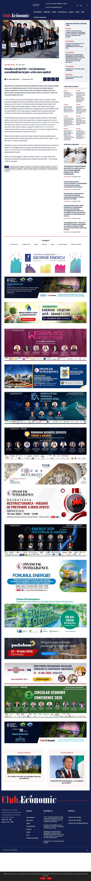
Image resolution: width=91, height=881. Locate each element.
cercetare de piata (10, 169)
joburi (25, 169)
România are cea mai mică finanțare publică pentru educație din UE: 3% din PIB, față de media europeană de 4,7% (69, 121)
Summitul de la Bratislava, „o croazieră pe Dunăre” (66, 782)
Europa (68, 28)
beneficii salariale (45, 166)
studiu (7, 171)
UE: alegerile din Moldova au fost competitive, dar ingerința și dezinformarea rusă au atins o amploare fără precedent (80, 97)
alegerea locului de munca (17, 166)
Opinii (65, 90)
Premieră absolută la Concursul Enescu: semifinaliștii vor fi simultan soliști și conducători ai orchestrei (75, 184)
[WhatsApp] (57, 79)
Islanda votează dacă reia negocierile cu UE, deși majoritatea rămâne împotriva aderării (81, 121)
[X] (49, 79)
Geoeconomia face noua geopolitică (74, 77)
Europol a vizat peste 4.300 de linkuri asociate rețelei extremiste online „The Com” (69, 109)
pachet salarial (33, 169)
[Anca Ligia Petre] (5, 79)
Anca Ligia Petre (14, 79)
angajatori (36, 166)
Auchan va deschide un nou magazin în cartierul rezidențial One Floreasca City (75, 46)
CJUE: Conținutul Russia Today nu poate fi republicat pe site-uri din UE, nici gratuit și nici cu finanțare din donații (75, 34)
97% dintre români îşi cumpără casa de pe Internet (24, 777)
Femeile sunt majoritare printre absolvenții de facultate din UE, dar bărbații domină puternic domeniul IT (81, 134)
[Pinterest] (53, 79)
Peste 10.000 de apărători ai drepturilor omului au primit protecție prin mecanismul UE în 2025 (81, 110)
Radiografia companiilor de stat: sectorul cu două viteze (68, 94)
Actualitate (9, 64)
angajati (28, 166)
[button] (81, 5)
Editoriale (69, 74)
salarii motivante (52, 169)
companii (19, 169)
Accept (43, 878)
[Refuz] (89, 876)
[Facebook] (87, 5)
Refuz (49, 878)
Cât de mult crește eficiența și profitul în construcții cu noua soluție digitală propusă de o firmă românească (75, 170)
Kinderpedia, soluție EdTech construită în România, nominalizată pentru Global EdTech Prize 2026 (74, 196)
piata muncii (42, 169)
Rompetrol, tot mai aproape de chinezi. (75, 69)
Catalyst (54, 166)
